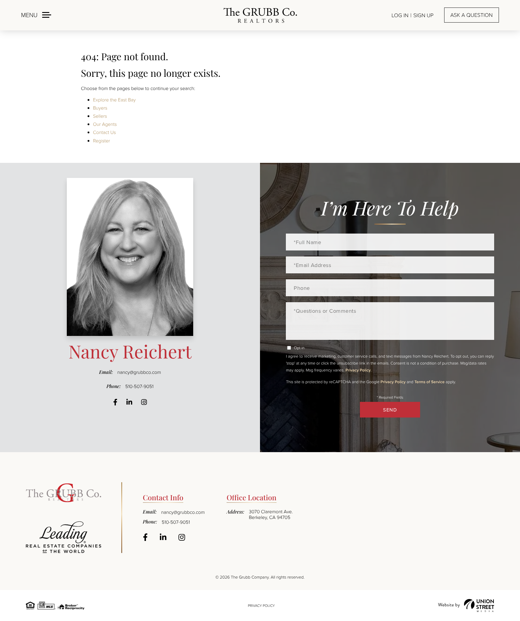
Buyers (100, 107)
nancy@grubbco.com (139, 372)
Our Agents (105, 124)
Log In (400, 15)
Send (390, 409)
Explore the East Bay (114, 99)
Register (101, 140)
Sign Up (423, 15)
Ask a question (471, 15)
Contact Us (104, 132)
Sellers (100, 116)
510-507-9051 (139, 386)
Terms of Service (429, 382)
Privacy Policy (357, 370)
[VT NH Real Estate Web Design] (466, 605)
